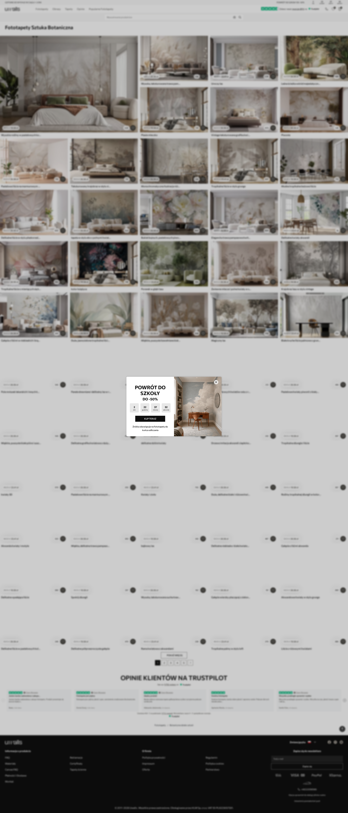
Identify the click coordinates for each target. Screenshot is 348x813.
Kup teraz (150, 418)
